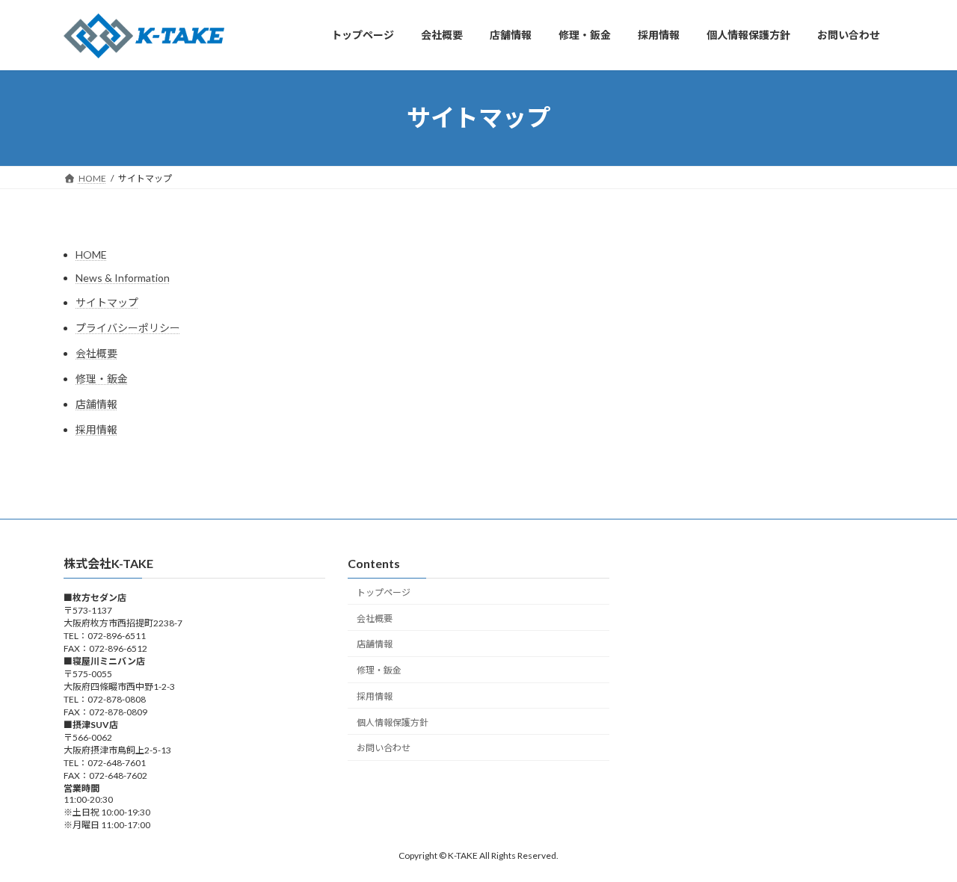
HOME (91, 254)
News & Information (123, 277)
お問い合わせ (383, 747)
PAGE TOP (920, 841)
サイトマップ (107, 302)
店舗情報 (96, 404)
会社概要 (96, 353)
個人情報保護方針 (392, 721)
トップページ (383, 591)
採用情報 (96, 429)
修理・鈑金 (102, 378)
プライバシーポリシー (128, 327)
